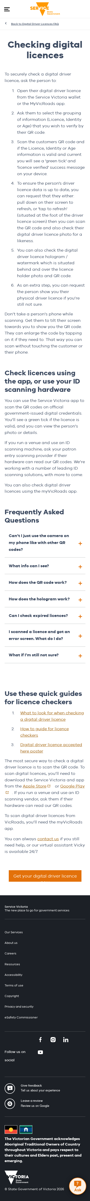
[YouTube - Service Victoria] (40, 1053)
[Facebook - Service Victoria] (40, 1040)
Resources (12, 964)
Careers (10, 953)
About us (11, 943)
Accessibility (13, 975)
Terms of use (14, 985)
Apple (38, 786)
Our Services (14, 932)
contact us (48, 838)
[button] (7, 9)
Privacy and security (19, 1006)
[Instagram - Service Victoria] (53, 1040)
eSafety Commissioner (21, 1017)
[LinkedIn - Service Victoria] (65, 1040)
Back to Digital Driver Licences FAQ (35, 24)
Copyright (12, 996)
